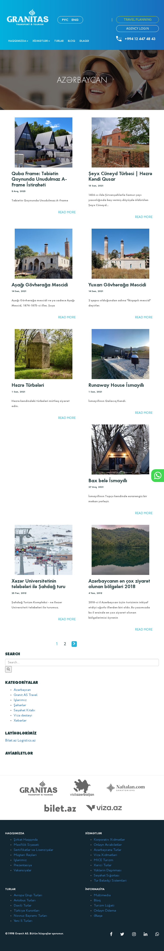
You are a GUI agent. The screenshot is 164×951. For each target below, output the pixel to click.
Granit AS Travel (25, 695)
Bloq (71, 41)
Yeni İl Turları (23, 921)
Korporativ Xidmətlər (109, 839)
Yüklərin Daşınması (108, 870)
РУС (65, 20)
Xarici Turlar (102, 865)
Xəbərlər (20, 720)
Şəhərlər (20, 705)
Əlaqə (84, 41)
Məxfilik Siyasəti (26, 845)
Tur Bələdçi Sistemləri (110, 880)
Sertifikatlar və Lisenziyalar (33, 850)
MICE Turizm (103, 860)
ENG (75, 20)
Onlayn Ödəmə (105, 910)
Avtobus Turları (25, 900)
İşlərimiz (20, 700)
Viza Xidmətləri (105, 855)
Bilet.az (11, 740)
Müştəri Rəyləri (25, 855)
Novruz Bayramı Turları (30, 916)
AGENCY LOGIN (137, 28)
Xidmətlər (40, 41)
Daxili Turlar (22, 905)
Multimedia (102, 895)
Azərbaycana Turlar (107, 850)
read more (67, 212)
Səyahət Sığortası (106, 875)
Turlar (59, 41)
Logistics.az (27, 740)
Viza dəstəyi (23, 715)
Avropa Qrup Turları (28, 895)
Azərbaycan (22, 690)
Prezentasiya (23, 865)
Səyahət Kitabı (24, 710)
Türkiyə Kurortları (27, 910)
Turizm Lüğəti (104, 905)
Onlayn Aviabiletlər (108, 845)
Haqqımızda (17, 41)
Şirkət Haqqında (26, 839)
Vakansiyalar (22, 870)
